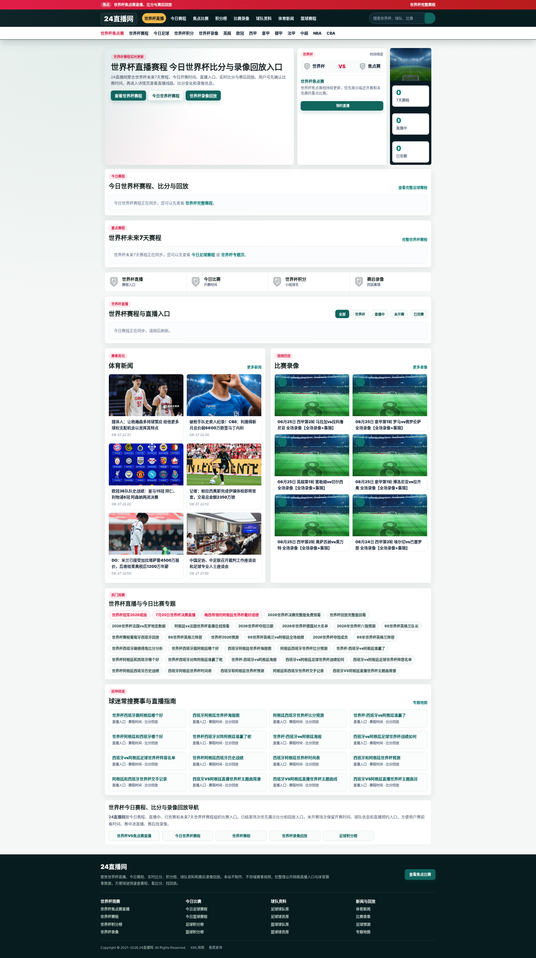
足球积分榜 (348, 835)
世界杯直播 (154, 18)
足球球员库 (280, 916)
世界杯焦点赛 (112, 33)
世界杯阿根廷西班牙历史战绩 (135, 670)
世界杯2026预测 (225, 637)
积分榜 (221, 18)
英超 (227, 33)
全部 (342, 314)
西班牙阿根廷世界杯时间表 (190, 670)
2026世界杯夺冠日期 (255, 626)
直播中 (380, 314)
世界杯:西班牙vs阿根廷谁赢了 (360, 648)
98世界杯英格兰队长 (401, 626)
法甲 (291, 33)
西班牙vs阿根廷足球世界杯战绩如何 (315, 659)
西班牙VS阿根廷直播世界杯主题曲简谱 (364, 670)
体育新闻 (286, 18)
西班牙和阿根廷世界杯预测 (242, 670)
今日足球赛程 (203, 254)
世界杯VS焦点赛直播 (134, 835)
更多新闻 (254, 367)
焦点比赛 (201, 18)
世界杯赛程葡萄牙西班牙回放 (135, 637)
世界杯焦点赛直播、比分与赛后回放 (137, 4)
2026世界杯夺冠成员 (330, 637)
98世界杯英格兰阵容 (185, 637)
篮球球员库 (280, 932)
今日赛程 (178, 18)
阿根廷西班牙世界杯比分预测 (303, 648)
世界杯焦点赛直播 (115, 909)
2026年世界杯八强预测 (356, 626)
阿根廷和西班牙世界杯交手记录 (298, 670)
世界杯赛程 (139, 33)
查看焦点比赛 (420, 874)
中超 (304, 33)
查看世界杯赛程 (128, 95)
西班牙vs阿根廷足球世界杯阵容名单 (382, 659)
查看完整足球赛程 (412, 187)
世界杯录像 (208, 33)
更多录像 (420, 367)
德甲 (279, 33)
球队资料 (264, 18)
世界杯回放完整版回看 (348, 615)
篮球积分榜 (195, 932)
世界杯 (360, 314)
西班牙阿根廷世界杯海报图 (249, 648)
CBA (331, 33)
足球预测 (363, 924)
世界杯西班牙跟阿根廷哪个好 (195, 648)
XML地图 (197, 947)
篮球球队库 (280, 924)
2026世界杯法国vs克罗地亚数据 (139, 626)
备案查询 (215, 947)
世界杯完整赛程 (423, 4)
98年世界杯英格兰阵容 (375, 637)
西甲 (253, 33)
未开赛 (399, 314)
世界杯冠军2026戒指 (129, 615)
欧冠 (240, 33)
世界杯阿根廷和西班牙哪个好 (135, 659)
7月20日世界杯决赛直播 (175, 615)
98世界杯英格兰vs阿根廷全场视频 (276, 637)
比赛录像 (241, 18)
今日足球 (161, 33)
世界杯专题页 (233, 254)
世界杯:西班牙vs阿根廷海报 (254, 659)
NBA (317, 33)
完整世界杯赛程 (414, 239)
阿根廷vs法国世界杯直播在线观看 (201, 626)
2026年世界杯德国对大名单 (305, 626)
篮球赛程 (308, 18)
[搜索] (430, 18)
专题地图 (420, 702)
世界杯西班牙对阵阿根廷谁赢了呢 (195, 659)
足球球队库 (280, 909)
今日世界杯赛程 (166, 95)
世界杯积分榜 (111, 924)
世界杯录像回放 (203, 95)
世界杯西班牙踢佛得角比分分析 (137, 648)
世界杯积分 (184, 33)
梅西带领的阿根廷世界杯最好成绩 (231, 615)
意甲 (266, 33)
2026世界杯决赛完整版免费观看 (294, 615)
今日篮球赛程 (196, 916)
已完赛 (419, 314)
